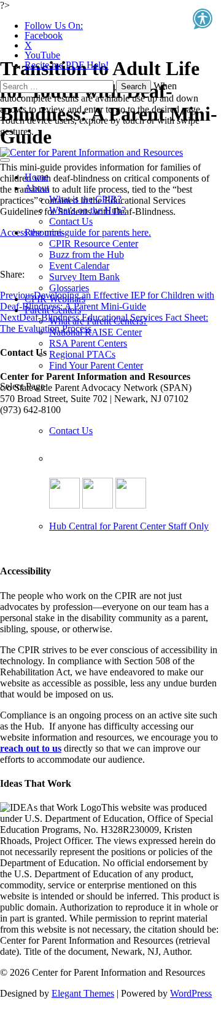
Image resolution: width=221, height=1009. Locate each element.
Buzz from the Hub (86, 254)
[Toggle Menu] (5, 160)
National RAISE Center (95, 332)
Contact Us (71, 221)
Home (36, 177)
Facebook (44, 35)
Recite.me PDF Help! (67, 65)
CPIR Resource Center (93, 243)
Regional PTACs (82, 354)
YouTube (42, 55)
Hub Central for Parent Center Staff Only (129, 526)
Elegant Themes (83, 993)
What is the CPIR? (85, 199)
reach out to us (30, 748)
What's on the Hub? (87, 210)
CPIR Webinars (55, 299)
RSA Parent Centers (88, 343)
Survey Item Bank (84, 276)
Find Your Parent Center (96, 365)
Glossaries (69, 288)
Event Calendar (79, 265)
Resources (44, 232)
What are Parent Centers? (98, 321)
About (37, 188)
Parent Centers (53, 310)
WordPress (191, 993)
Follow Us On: (54, 25)
